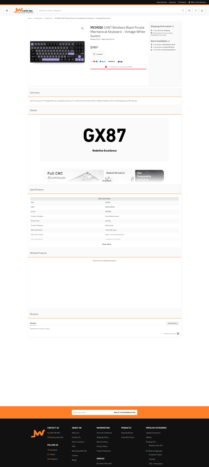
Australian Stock (127, 437)
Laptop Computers (153, 433)
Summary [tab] (35, 92)
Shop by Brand (162, 2)
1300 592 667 (54, 433)
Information (103, 428)
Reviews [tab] (34, 314)
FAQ (73, 446)
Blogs (74, 460)
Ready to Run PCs (156, 445)
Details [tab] (33, 110)
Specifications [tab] (37, 189)
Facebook (53, 450)
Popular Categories (156, 428)
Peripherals (38, 18)
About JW (77, 428)
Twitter (52, 454)
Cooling (152, 459)
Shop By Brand (127, 433)
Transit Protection (104, 451)
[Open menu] (7, 10)
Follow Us (52, 445)
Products (126, 428)
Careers (75, 455)
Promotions (182, 2)
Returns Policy (102, 442)
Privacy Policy (102, 446)
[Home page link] (24, 10)
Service (100, 458)
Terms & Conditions (104, 433)
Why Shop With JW (79, 451)
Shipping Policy (103, 437)
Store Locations (78, 442)
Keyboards (48, 18)
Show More (106, 181)
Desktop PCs (151, 442)
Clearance (172, 2)
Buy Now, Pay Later (104, 463)
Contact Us (53, 428)
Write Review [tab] (172, 323)
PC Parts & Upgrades (154, 451)
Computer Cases (155, 454)
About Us (75, 433)
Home (30, 18)
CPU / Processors (156, 464)
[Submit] (183, 10)
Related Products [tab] (38, 253)
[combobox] (112, 10)
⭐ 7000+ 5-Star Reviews (197, 2)
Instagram (53, 459)
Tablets (149, 437)
